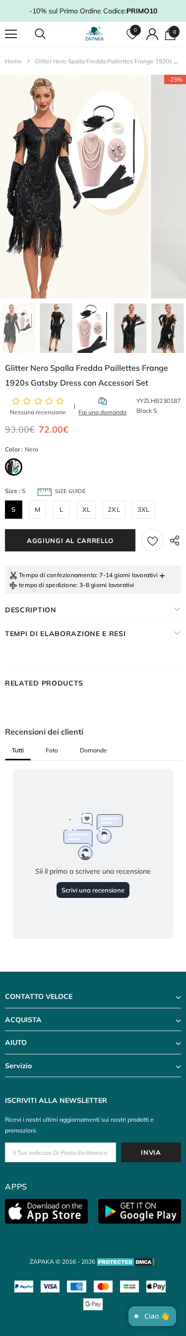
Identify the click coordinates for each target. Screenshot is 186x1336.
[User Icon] (152, 34)
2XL (114, 509)
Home (13, 61)
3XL (143, 509)
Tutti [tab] (18, 750)
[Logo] (94, 34)
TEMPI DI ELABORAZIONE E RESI (65, 633)
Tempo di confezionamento (57, 575)
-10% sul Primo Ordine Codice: (93, 10)
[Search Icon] (49, 34)
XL (86, 509)
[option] (74, 186)
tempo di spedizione (47, 585)
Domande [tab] (93, 750)
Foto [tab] (52, 750)
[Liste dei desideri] (152, 540)
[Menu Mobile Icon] (11, 34)
